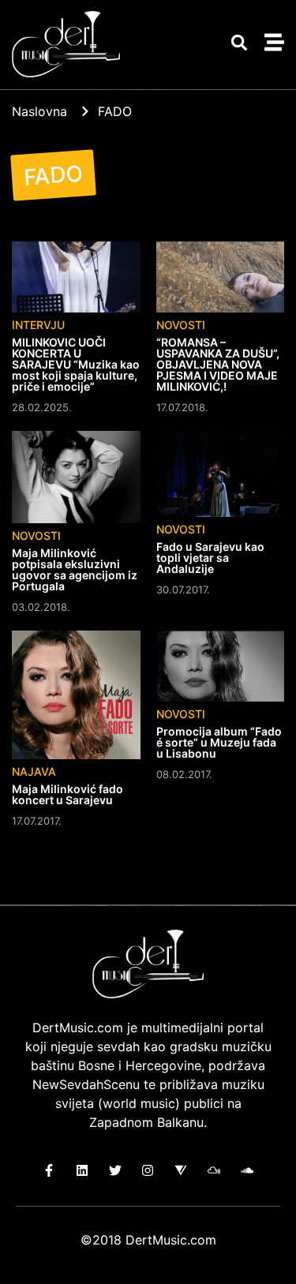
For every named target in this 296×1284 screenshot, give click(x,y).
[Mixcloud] (214, 1170)
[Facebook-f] (49, 1170)
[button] (239, 43)
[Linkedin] (82, 1170)
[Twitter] (114, 1170)
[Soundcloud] (246, 1170)
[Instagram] (148, 1170)
